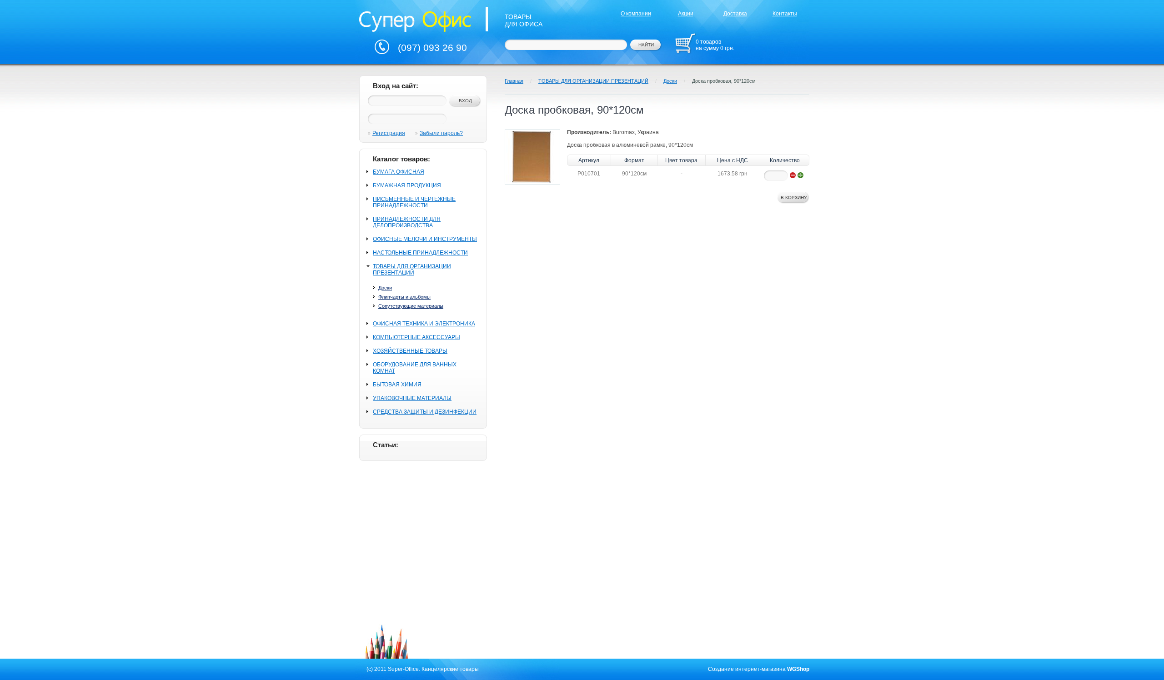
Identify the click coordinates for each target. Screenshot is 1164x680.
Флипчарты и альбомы (404, 297)
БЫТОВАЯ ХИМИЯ (397, 384)
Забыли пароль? (441, 133)
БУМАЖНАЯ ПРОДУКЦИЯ (407, 185)
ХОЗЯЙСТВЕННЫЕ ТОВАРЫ (410, 351)
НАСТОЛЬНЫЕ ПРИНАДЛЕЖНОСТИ (420, 253)
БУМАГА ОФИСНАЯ (398, 172)
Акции (685, 13)
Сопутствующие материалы (410, 306)
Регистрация (388, 133)
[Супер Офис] (415, 20)
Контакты (785, 13)
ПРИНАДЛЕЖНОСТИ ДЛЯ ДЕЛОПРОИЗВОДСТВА (407, 222)
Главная (514, 81)
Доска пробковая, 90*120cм (724, 81)
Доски (385, 287)
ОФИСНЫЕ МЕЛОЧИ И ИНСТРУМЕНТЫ (425, 239)
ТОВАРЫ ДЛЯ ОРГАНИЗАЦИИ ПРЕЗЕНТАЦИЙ (412, 269)
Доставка (735, 13)
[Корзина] (685, 43)
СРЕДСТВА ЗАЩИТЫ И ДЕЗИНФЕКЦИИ (425, 412)
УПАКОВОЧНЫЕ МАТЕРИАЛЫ (412, 398)
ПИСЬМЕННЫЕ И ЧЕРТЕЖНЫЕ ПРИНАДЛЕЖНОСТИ (414, 202)
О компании (636, 13)
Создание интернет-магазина (747, 669)
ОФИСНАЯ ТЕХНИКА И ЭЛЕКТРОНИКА (424, 323)
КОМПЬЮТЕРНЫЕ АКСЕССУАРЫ (416, 337)
